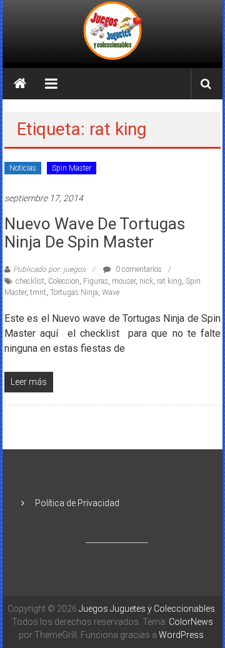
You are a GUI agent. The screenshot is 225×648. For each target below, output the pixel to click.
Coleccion (63, 281)
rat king (169, 281)
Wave (110, 292)
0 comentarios (138, 269)
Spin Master (71, 168)
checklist (30, 281)
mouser (124, 281)
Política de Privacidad (77, 503)
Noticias (22, 168)
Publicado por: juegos (49, 269)
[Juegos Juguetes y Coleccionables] (112, 31)
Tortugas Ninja (74, 292)
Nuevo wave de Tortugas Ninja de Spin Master (94, 232)
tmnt (38, 292)
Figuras (95, 281)
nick (146, 281)
